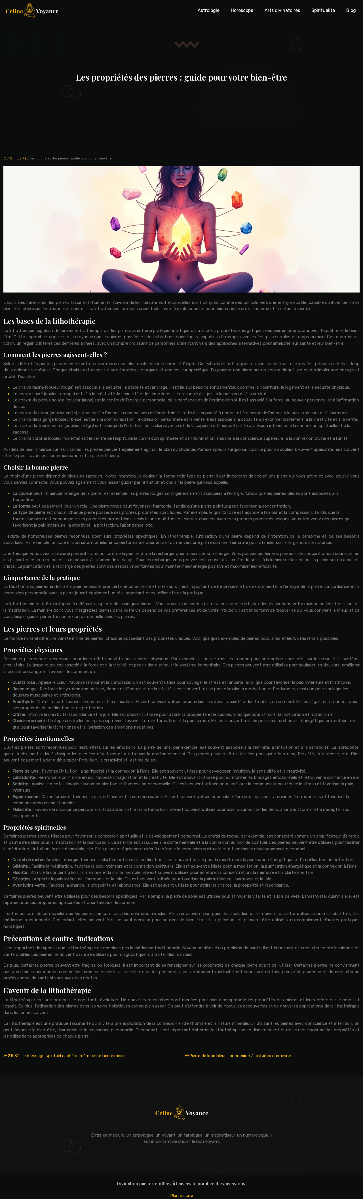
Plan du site (181, 1195)
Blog (351, 10)
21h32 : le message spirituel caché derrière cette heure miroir (66, 1055)
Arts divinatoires (282, 10)
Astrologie (209, 10)
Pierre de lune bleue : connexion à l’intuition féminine (240, 1055)
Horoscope (242, 10)
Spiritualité (323, 10)
